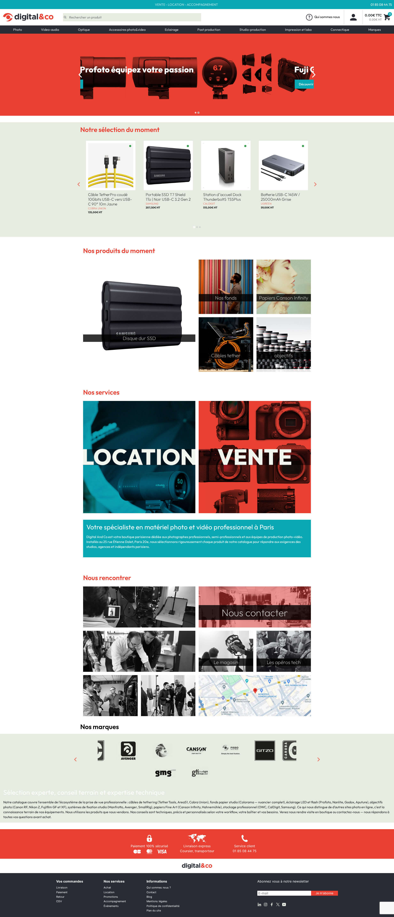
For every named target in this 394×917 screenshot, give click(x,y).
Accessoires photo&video (127, 29)
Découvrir (108, 84)
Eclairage (172, 29)
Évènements (111, 906)
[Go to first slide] (314, 74)
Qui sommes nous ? (159, 887)
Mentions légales (157, 901)
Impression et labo (298, 29)
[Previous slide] (80, 74)
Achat (107, 887)
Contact (151, 892)
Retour (60, 896)
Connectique (340, 29)
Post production (208, 29)
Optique (84, 29)
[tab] (195, 112)
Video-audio (50, 29)
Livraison (61, 887)
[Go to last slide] (78, 184)
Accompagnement (115, 901)
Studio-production (252, 29)
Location (109, 892)
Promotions (111, 896)
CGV (59, 901)
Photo (17, 29)
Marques (374, 29)
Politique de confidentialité (163, 906)
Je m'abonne (324, 893)
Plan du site (154, 910)
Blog (149, 896)
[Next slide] (315, 184)
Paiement (62, 892)
